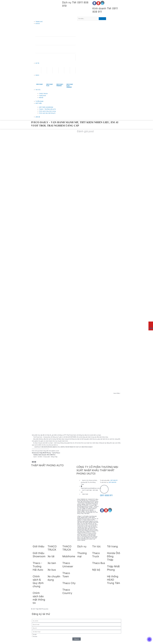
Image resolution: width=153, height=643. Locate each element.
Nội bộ (96, 569)
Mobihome (68, 556)
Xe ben (52, 563)
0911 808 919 (112, 482)
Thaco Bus (98, 563)
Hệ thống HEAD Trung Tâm (113, 580)
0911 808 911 (114, 480)
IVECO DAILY (39, 84)
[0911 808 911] (104, 489)
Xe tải (51, 556)
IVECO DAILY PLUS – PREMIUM (69, 86)
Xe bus (52, 569)
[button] (54, 19)
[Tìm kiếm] (102, 18)
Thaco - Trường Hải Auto (38, 566)
